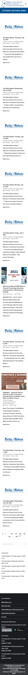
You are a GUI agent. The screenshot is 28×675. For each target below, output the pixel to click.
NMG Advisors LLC (6, 602)
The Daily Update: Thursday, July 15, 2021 (13, 38)
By (6, 43)
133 (16, 534)
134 (20, 534)
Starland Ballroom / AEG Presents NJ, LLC (12, 609)
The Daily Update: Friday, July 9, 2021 (13, 234)
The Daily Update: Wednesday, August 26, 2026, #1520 (12, 562)
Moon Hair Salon (5, 606)
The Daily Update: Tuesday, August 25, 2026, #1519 (13, 567)
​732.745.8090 (14, 670)
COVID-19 (6, 41)
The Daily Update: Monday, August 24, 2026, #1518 (13, 572)
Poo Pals (3, 617)
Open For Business (8, 403)
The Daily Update (18, 41)
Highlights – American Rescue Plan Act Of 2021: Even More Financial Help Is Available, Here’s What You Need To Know (14, 395)
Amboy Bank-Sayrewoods (8, 613)
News (10, 41)
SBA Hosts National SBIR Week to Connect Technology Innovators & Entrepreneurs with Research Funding (14, 289)
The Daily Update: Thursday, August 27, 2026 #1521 (13, 557)
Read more (6, 62)
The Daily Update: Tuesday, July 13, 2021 (13, 137)
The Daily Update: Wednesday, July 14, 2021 (13, 89)
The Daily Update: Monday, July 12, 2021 (13, 186)
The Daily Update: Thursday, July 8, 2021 (13, 342)
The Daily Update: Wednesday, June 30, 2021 (13, 502)
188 (16, 536)
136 (9, 536)
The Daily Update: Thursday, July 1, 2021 (13, 451)
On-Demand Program (9, 402)
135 (24, 534)
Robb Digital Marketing (18, 668)
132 (12, 534)
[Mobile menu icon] (26, 4)
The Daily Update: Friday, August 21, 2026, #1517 (12, 577)
